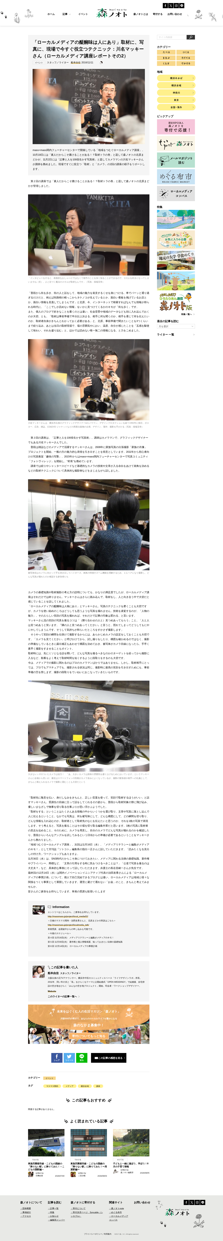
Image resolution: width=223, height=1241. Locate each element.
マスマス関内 (52, 1086)
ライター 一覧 (165, 334)
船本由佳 (76, 62)
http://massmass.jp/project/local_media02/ (68, 916)
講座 (98, 1086)
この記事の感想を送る (110, 1058)
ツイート (69, 1060)
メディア (69, 1086)
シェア (57, 1060)
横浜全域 (85, 1086)
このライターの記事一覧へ (62, 996)
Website (52, 991)
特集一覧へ (186, 314)
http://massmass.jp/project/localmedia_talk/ (68, 925)
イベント (49, 1078)
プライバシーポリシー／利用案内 (97, 1234)
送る (82, 1060)
